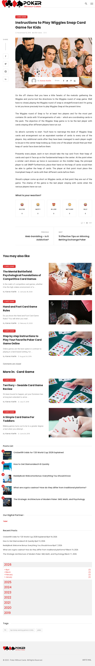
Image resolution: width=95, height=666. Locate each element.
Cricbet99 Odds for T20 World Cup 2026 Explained (38, 452)
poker (39, 630)
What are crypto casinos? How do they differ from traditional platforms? (49, 487)
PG (5, 630)
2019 (7, 613)
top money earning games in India (21, 630)
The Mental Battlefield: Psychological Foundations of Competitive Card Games (22, 275)
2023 (7, 592)
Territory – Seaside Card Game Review (23, 387)
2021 (7, 603)
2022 (7, 597)
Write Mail (86, 660)
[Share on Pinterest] (5, 72)
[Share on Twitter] (5, 64)
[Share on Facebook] (5, 56)
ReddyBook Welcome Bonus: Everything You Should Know (42, 475)
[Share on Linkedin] (5, 79)
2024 (8, 587)
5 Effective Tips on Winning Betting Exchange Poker (74, 238)
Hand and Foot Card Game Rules (20, 308)
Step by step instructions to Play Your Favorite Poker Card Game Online (22, 339)
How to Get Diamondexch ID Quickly (31, 464)
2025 (7, 582)
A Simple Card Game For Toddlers (18, 419)
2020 (7, 608)
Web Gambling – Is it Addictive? (37, 238)
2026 (8, 565)
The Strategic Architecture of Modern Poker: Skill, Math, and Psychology (49, 499)
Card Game (21, 17)
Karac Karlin (45, 80)
